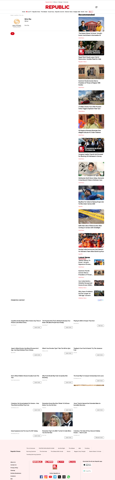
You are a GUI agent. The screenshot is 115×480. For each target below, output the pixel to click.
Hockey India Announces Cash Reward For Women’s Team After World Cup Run (91, 250)
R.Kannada (66, 2)
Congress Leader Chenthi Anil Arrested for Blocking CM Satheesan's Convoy (90, 155)
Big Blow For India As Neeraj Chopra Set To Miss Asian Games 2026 (91, 203)
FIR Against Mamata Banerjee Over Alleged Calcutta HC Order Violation (89, 131)
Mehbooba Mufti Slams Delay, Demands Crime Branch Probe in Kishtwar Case (91, 179)
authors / (16, 15)
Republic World (49, 2)
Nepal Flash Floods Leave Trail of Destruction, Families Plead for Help (89, 58)
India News (81, 38)
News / (12, 15)
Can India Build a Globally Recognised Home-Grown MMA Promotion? (85, 284)
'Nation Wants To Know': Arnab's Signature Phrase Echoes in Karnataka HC (85, 264)
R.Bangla (60, 2)
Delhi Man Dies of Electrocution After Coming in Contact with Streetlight (90, 227)
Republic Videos (82, 61)
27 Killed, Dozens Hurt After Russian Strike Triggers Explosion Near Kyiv (89, 108)
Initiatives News (82, 287)
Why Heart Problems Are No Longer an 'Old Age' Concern (85, 293)
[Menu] (95, 7)
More (90, 12)
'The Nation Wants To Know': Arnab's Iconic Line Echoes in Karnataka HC (90, 34)
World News (81, 111)
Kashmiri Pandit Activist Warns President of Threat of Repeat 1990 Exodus (89, 83)
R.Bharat (55, 2)
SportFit (80, 206)
